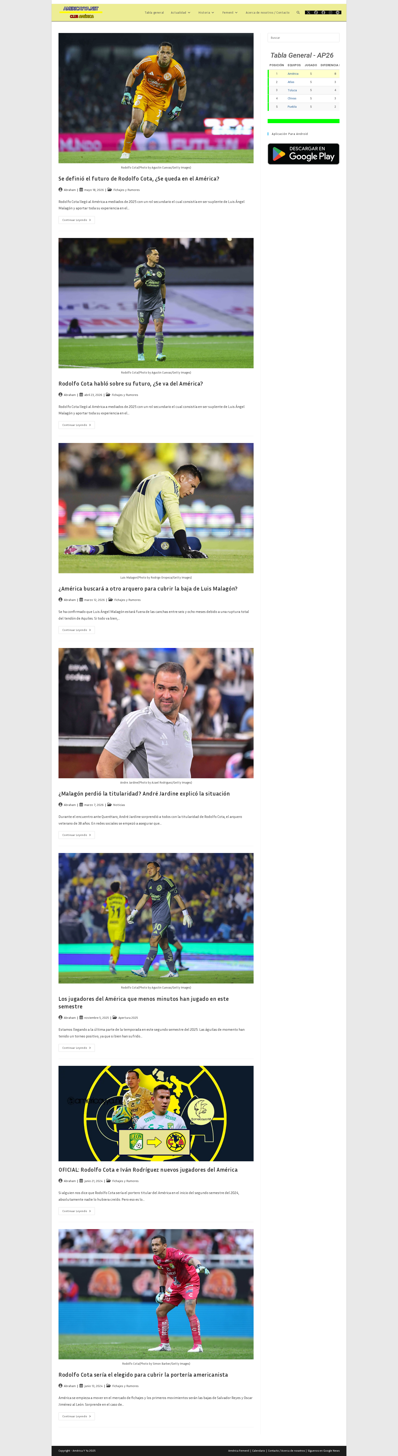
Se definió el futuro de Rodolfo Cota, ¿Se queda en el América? (139, 178)
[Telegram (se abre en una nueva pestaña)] (337, 12)
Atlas (291, 82)
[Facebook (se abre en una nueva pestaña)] (316, 12)
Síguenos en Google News (323, 1450)
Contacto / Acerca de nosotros (286, 1450)
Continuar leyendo (78, 221)
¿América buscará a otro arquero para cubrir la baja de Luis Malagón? (148, 588)
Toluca (292, 90)
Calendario (258, 1450)
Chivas (292, 98)
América (293, 73)
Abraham (70, 190)
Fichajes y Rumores (126, 190)
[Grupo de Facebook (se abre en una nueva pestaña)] (323, 12)
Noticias (119, 805)
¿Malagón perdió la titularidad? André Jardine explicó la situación (144, 793)
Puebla (292, 106)
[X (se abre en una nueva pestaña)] (308, 12)
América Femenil (238, 1450)
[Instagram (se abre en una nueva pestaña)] (330, 12)
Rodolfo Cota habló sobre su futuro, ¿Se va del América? (131, 383)
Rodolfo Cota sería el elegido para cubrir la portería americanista (143, 1374)
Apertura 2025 (128, 1017)
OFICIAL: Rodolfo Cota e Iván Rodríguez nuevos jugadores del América (148, 1169)
